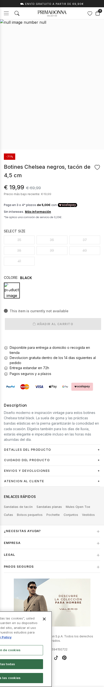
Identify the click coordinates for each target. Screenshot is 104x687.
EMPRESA (12, 543)
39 (52, 250)
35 (19, 240)
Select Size (14, 231)
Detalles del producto (27, 449)
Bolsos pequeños (30, 515)
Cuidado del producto (27, 460)
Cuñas (8, 515)
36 (52, 240)
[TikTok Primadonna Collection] (56, 658)
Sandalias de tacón (18, 507)
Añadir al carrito (54, 324)
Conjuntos (71, 515)
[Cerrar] (44, 619)
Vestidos (88, 515)
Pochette (53, 515)
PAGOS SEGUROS (19, 566)
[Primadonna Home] (52, 13)
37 (85, 240)
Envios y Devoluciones (27, 471)
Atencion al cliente (24, 481)
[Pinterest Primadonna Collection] (64, 658)
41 (19, 261)
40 (84, 250)
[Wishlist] (89, 13)
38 (19, 250)
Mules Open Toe (78, 507)
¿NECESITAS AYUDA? (22, 531)
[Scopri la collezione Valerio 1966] (52, 602)
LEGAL (9, 555)
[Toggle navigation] (6, 13)
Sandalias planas (49, 507)
